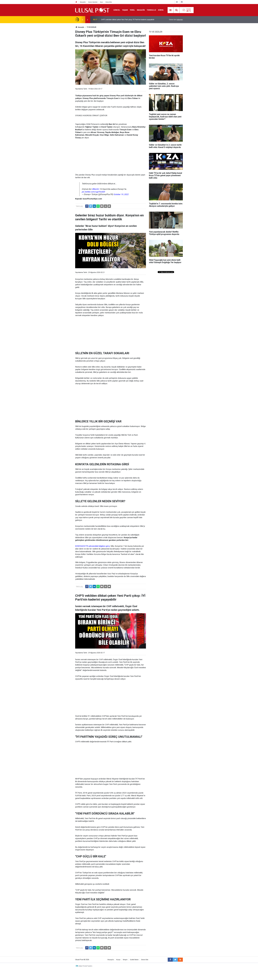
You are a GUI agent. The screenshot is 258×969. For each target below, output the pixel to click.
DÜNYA (160, 10)
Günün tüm (176, 20)
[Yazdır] (105, 206)
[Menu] (170, 10)
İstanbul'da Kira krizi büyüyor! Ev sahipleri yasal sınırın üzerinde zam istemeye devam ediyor (125, 19)
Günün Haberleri (92, 2)
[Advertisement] (110, 156)
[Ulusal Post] (92, 10)
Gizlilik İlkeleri (134, 960)
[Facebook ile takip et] (170, 960)
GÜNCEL (116, 10)
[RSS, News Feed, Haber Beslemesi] (180, 960)
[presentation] (82, 19)
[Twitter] (90, 206)
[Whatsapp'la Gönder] (98, 206)
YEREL (132, 10)
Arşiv (101, 2)
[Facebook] (86, 206)
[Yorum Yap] (109, 206)
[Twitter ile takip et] (175, 960)
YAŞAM (125, 10)
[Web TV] (177, 2)
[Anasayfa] (76, 2)
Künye (118, 960)
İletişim (125, 960)
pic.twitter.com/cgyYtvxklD (93, 192)
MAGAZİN (141, 10)
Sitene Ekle (108, 2)
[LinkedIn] (94, 206)
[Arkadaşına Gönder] (101, 206)
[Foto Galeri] (182, 2)
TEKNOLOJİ (151, 10)
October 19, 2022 (121, 194)
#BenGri (95, 189)
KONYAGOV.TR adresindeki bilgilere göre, (93, 546)
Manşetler (83, 2)
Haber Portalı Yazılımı (85, 966)
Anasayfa (111, 960)
